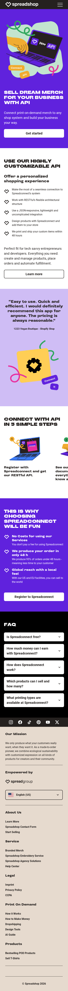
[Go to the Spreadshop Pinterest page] (38, 722)
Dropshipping (13, 924)
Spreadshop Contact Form (20, 826)
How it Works (13, 913)
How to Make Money (17, 918)
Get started (34, 133)
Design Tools (12, 929)
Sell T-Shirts (12, 958)
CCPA (8, 895)
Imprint (9, 884)
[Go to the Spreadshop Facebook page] (20, 722)
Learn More (12, 821)
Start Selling (12, 832)
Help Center (12, 866)
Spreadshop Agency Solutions (23, 861)
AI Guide (10, 934)
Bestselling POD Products (20, 953)
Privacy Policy (13, 890)
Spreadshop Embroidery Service (24, 855)
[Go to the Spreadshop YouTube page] (47, 722)
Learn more (34, 274)
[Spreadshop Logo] (21, 4)
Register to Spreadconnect (34, 597)
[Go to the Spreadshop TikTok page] (29, 722)
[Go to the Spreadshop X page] (57, 722)
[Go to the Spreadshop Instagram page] (11, 722)
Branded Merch (14, 850)
